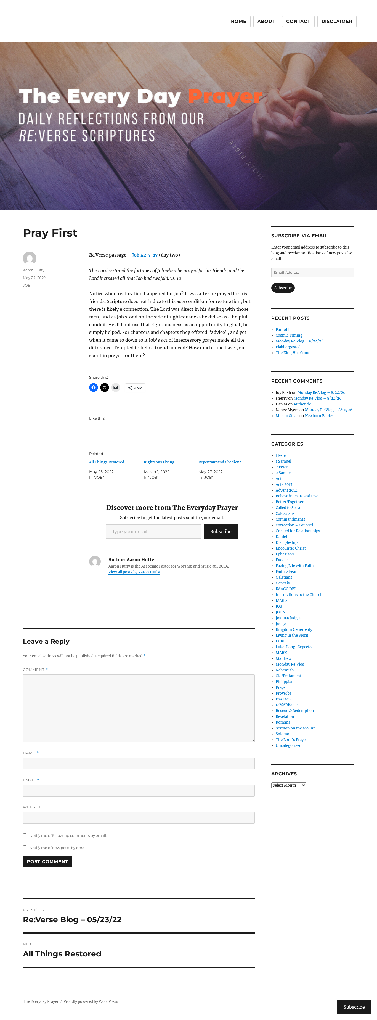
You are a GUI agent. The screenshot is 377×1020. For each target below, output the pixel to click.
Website (32, 807)
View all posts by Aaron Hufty (134, 572)
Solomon (284, 734)
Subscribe (221, 531)
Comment (35, 669)
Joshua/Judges (288, 618)
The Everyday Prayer (41, 1001)
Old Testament (288, 676)
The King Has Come (293, 352)
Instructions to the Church (299, 594)
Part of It (283, 329)
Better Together (290, 502)
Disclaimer (337, 21)
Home (238, 21)
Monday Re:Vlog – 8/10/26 (328, 410)
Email (31, 780)
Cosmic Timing (289, 335)
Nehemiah (285, 670)
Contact (298, 21)
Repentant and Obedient (219, 462)
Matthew (283, 658)
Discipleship (287, 542)
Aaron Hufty (33, 270)
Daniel (281, 536)
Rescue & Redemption (295, 710)
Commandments (290, 519)
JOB (27, 285)
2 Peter (282, 467)
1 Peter (281, 455)
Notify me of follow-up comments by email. (68, 835)
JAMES (282, 600)
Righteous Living (159, 462)
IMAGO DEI (286, 589)
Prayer (281, 687)
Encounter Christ (291, 548)
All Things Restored (106, 462)
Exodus (282, 560)
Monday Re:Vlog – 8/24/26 (300, 341)
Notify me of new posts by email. (58, 847)
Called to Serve (288, 507)
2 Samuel (284, 473)
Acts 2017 (284, 484)
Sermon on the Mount (295, 728)
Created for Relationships (298, 531)
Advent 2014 (286, 490)
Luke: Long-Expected (295, 647)
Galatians (284, 577)
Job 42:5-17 (145, 255)
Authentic (302, 404)
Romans (283, 722)
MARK (281, 652)
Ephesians (285, 554)
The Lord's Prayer (291, 739)
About (266, 21)
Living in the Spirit (292, 635)
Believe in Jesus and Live (297, 496)
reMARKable (287, 705)
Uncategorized (288, 745)
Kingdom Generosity (294, 629)
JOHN (280, 612)
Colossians (285, 513)
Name (31, 753)
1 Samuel (283, 461)
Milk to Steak (287, 415)
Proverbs (283, 693)
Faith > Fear (286, 571)
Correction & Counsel (294, 525)
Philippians (286, 681)
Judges (282, 623)
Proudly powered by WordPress (90, 1001)
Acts (279, 478)
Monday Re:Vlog (290, 664)
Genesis (283, 583)
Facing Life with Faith (295, 565)
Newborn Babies (319, 415)
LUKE (280, 641)
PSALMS (283, 699)
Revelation (285, 716)
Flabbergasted (288, 347)
